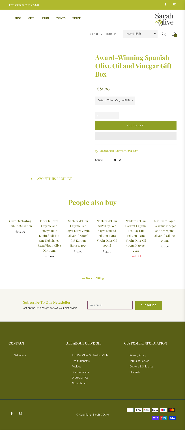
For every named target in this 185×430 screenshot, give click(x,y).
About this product (54, 178)
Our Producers (80, 372)
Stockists (135, 372)
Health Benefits (81, 361)
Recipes (76, 366)
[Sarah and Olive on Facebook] (165, 4)
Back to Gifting (94, 278)
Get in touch (21, 355)
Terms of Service (139, 361)
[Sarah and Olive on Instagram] (174, 4)
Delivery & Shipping (141, 366)
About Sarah (79, 383)
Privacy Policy (138, 355)
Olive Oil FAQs (80, 377)
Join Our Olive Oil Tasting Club (90, 355)
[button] (136, 136)
